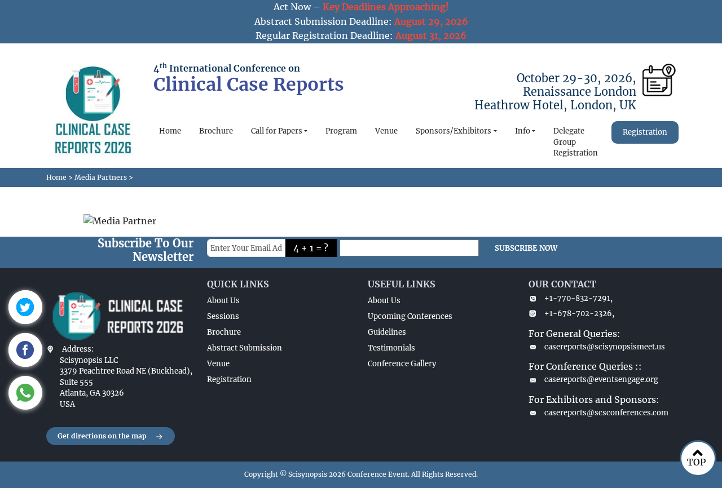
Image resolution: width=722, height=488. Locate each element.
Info (522, 131)
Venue (386, 131)
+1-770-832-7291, (578, 298)
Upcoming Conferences (410, 316)
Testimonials (391, 348)
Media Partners (100, 177)
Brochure (216, 131)
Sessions (223, 316)
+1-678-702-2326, (579, 313)
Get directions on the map (102, 436)
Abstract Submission (244, 348)
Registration (645, 132)
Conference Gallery (402, 364)
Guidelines (387, 332)
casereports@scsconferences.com (606, 413)
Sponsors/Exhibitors (453, 131)
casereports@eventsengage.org (601, 379)
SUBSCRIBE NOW (526, 248)
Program (341, 131)
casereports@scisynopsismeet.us (604, 347)
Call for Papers (276, 131)
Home (170, 131)
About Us (223, 300)
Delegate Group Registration (575, 142)
